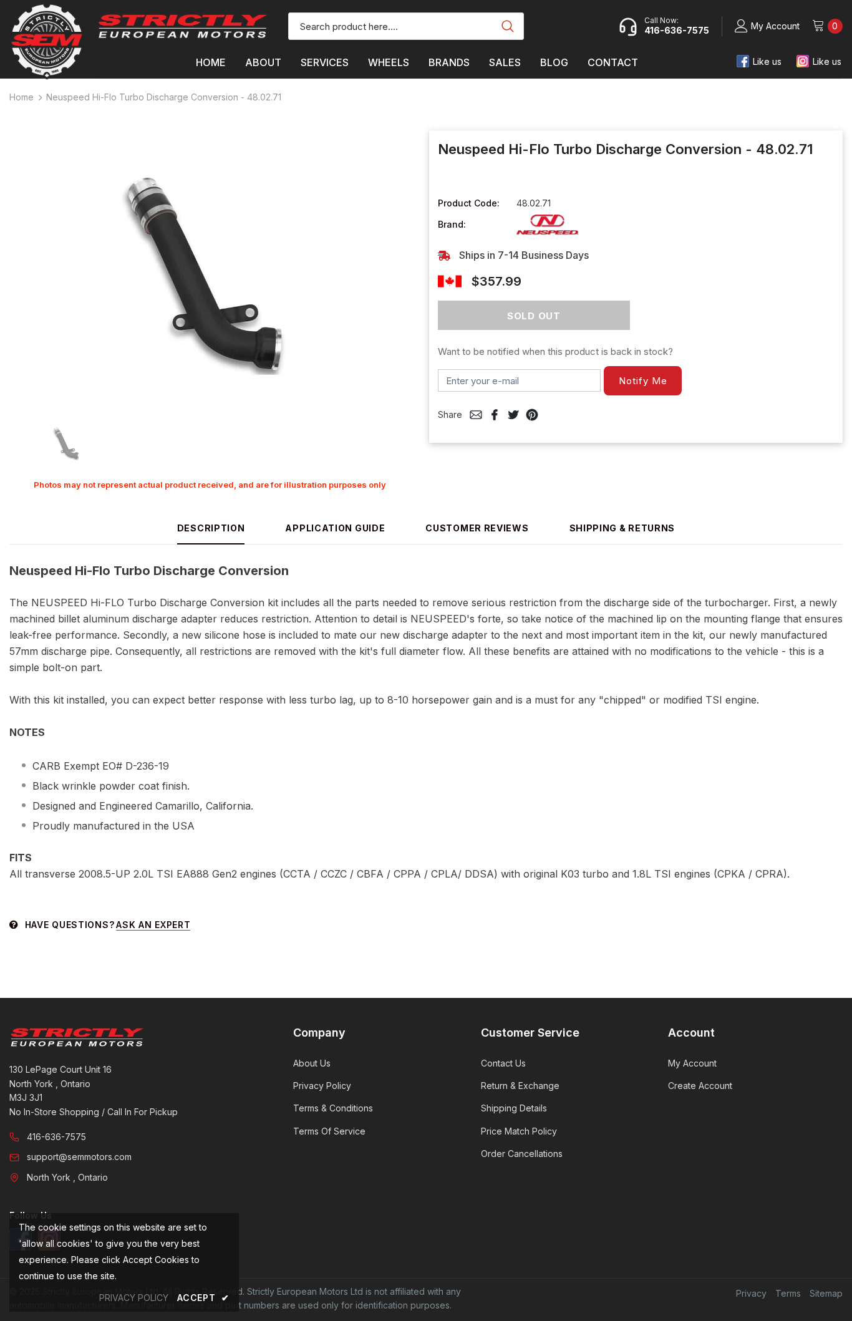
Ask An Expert (153, 924)
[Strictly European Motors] (134, 1037)
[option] (209, 268)
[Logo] (183, 25)
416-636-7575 (56, 1136)
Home (21, 97)
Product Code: (469, 203)
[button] (643, 380)
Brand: (452, 224)
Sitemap (826, 1293)
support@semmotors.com (79, 1156)
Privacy (751, 1293)
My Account (775, 26)
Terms (788, 1293)
